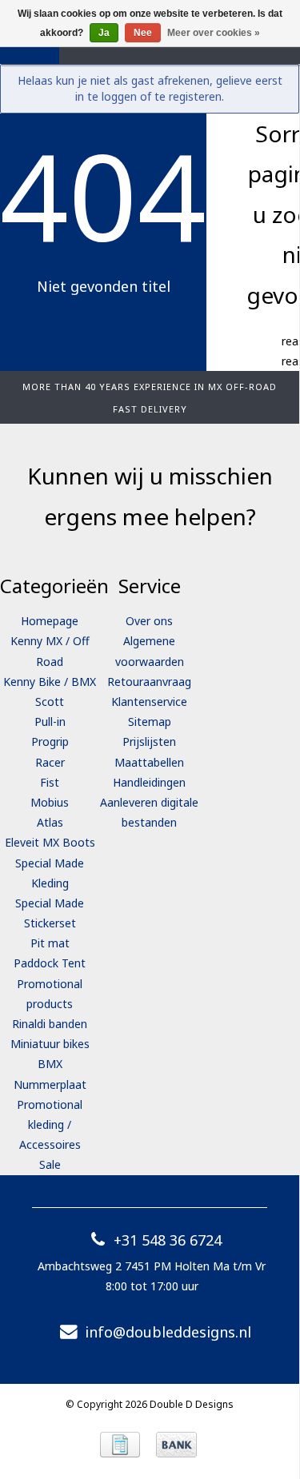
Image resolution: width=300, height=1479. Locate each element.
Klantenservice (149, 701)
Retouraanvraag (149, 681)
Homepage (49, 620)
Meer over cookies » (213, 32)
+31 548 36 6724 (168, 1240)
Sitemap (149, 721)
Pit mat (50, 943)
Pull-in (50, 721)
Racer (50, 762)
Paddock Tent (50, 963)
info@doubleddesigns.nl (168, 1331)
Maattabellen (149, 762)
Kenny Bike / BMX (49, 681)
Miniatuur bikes (50, 1043)
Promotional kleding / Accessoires (49, 1124)
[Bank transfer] (176, 1444)
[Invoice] (120, 1444)
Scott (49, 701)
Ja (104, 32)
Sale (50, 1164)
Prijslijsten (149, 741)
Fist (49, 782)
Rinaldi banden (49, 1023)
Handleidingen (149, 782)
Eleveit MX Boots (50, 842)
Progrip (50, 741)
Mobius (49, 802)
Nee (143, 32)
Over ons (149, 620)
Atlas (50, 822)
